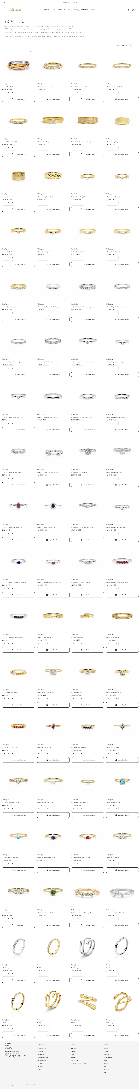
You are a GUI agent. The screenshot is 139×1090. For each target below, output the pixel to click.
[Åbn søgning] (124, 9)
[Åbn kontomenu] (128, 9)
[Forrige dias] (5, 2)
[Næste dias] (132, 2)
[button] (124, 45)
